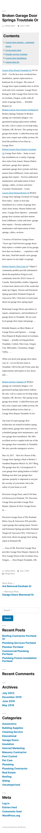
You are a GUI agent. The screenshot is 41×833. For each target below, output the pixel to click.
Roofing (7, 776)
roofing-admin (10, 26)
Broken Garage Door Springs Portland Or (20, 109)
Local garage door (13, 50)
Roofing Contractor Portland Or (19, 637)
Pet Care (7, 760)
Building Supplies (12, 727)
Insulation (8, 744)
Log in (5, 803)
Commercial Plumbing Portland (15, 653)
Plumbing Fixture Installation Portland (19, 660)
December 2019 (11, 697)
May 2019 (8, 705)
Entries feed (9, 807)
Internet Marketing (13, 748)
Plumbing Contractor (14, 768)
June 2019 (8, 701)
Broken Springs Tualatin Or (14, 381)
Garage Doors (10, 574)
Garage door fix (12, 62)
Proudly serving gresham (16, 54)
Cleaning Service (12, 731)
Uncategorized (11, 784)
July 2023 (8, 693)
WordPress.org (11, 815)
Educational (9, 735)
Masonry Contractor (14, 752)
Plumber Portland (12, 646)
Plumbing (8, 764)
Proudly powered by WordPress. (14, 827)
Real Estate (9, 772)
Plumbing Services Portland (19, 642)
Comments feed (12, 811)
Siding (6, 780)
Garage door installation (16, 58)
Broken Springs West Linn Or (15, 266)
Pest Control (9, 756)
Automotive (9, 723)
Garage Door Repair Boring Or (15, 192)
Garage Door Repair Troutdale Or (17, 70)
